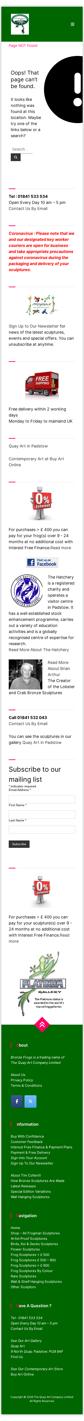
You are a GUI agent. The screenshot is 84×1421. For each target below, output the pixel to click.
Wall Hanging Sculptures (30, 1197)
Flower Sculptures (25, 1249)
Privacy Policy (22, 1080)
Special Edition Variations (31, 1191)
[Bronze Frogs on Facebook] (17, 1101)
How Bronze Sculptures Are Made (38, 1181)
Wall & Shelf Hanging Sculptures (36, 1281)
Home (15, 1228)
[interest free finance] (42, 503)
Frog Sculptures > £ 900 (30, 1265)
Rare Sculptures (23, 1276)
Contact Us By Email (28, 208)
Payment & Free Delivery (30, 1152)
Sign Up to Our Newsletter (34, 326)
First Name (17, 805)
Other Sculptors (23, 1287)
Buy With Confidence (27, 1136)
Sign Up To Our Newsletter (32, 1163)
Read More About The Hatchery (39, 649)
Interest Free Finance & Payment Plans (41, 1147)
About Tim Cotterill (26, 1175)
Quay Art (18, 1346)
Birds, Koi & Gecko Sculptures (34, 1244)
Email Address (20, 790)
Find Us (17, 1357)
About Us (18, 1075)
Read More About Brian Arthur (59, 668)
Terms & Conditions (26, 1085)
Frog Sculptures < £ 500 (30, 1255)
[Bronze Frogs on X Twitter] (30, 1101)
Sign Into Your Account (29, 1158)
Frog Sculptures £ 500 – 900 (33, 1260)
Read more (60, 547)
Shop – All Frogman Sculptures (35, 1233)
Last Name (17, 820)
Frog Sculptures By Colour (32, 1271)
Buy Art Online (22, 1374)
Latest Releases (23, 1186)
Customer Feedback (27, 1142)
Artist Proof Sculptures (29, 1238)
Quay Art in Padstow (28, 446)
